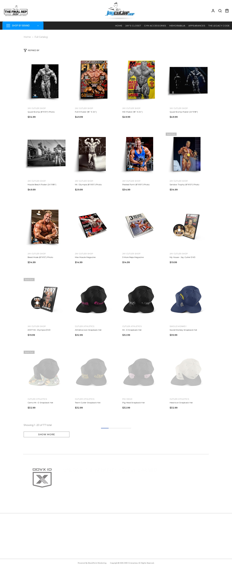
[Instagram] (149, 526)
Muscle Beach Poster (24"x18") (42, 184)
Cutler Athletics (84, 326)
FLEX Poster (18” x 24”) (86, 112)
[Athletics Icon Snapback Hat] (92, 299)
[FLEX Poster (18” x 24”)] (92, 81)
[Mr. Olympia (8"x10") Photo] (92, 154)
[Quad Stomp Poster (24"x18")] (187, 81)
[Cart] (227, 11)
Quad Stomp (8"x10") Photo (41, 112)
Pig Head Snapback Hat (133, 402)
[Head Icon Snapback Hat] (187, 372)
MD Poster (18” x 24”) (132, 112)
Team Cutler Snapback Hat (88, 402)
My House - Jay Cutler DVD (182, 257)
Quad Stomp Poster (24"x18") (184, 112)
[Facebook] (140, 526)
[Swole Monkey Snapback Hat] (187, 299)
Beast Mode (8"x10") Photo (40, 257)
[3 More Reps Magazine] (139, 226)
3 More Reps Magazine (133, 257)
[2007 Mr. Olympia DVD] (45, 299)
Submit (192, 548)
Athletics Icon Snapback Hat (88, 330)
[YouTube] (165, 526)
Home (27, 37)
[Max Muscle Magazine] (92, 226)
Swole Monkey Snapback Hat (183, 330)
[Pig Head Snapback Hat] (139, 372)
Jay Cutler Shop (37, 108)
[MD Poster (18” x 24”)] (139, 81)
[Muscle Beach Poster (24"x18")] (45, 154)
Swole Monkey (178, 326)
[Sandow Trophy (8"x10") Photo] (187, 154)
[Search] (220, 11)
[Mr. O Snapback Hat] (139, 299)
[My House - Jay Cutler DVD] (187, 226)
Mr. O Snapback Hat (132, 330)
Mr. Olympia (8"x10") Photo (88, 184)
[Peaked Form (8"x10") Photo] (139, 154)
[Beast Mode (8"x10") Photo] (45, 226)
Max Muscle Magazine (85, 257)
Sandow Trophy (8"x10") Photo (184, 184)
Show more (46, 434)
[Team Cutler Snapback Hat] (92, 372)
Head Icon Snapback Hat (181, 402)
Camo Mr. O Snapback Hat (40, 402)
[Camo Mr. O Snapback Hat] (45, 372)
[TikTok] (157, 526)
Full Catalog (41, 37)
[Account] (213, 11)
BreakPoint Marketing (97, 563)
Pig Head (127, 399)
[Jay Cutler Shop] (42, 476)
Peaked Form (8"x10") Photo (135, 184)
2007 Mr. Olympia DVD (39, 330)
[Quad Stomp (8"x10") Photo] (45, 81)
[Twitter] (174, 526)
